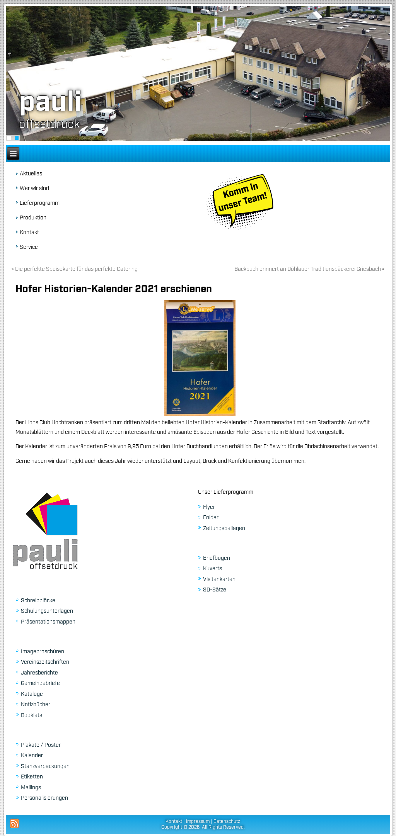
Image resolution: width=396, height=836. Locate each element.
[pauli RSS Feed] (14, 823)
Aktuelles (31, 173)
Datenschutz (226, 821)
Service (29, 247)
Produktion (33, 217)
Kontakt (29, 232)
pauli (50, 103)
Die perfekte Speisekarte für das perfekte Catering (76, 269)
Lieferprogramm (40, 203)
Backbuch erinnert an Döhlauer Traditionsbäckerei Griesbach (307, 269)
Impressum (198, 821)
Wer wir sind (34, 188)
